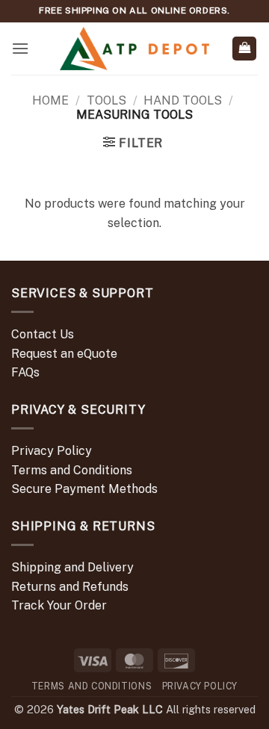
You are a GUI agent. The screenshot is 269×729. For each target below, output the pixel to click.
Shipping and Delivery (72, 567)
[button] (20, 48)
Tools (106, 100)
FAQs (25, 372)
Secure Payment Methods (84, 489)
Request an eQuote (64, 354)
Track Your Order (59, 605)
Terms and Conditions (71, 470)
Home (50, 100)
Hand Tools (182, 100)
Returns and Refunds (70, 587)
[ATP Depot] (134, 49)
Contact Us (42, 334)
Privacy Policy (51, 451)
